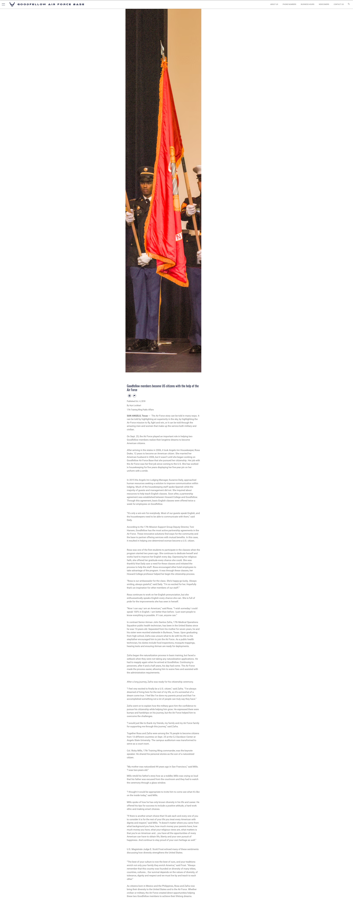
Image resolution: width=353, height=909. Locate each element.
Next (197, 190)
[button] (3, 4)
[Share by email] (134, 395)
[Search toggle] (349, 4)
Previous (129, 190)
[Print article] (129, 395)
